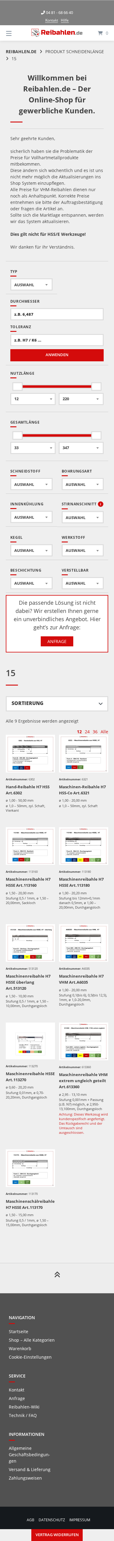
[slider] (17, 386)
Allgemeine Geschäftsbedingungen (29, 1454)
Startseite (18, 1331)
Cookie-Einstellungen (30, 1357)
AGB (30, 1519)
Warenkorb (20, 1348)
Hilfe (65, 20)
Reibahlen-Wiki (24, 1407)
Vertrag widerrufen (57, 1534)
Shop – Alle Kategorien (32, 1340)
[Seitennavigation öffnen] (16, 33)
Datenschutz (52, 1519)
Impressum (79, 1519)
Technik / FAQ (23, 1415)
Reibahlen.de (21, 51)
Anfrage (57, 641)
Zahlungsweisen (25, 1478)
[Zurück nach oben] (57, 1278)
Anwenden (57, 354)
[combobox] (31, 284)
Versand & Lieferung (29, 1469)
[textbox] (31, 284)
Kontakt (51, 20)
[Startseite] (57, 32)
